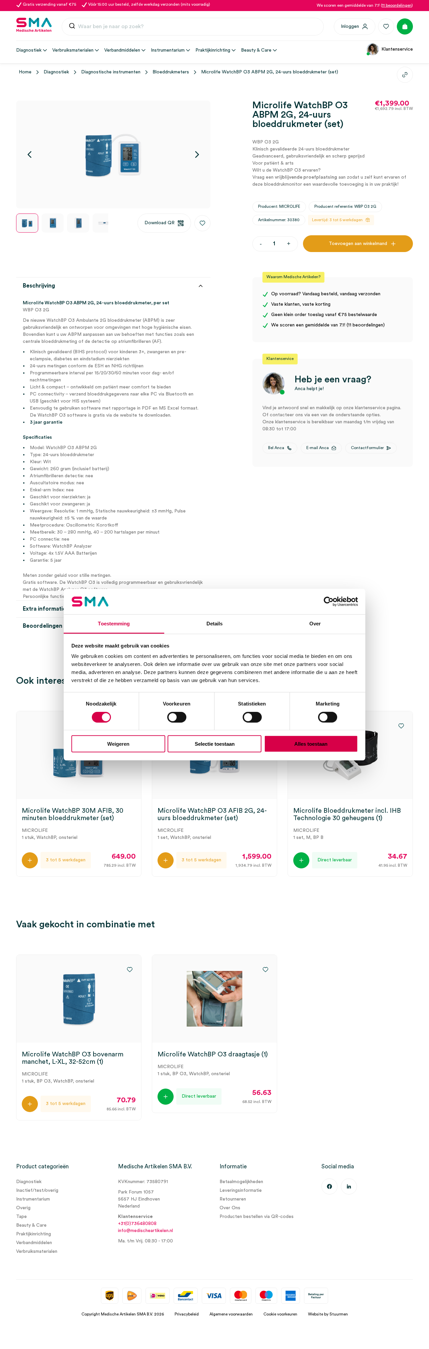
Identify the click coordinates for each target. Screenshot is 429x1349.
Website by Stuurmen (328, 1314)
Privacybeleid (187, 1314)
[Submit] (72, 27)
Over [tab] (315, 623)
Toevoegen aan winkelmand (358, 243)
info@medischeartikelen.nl (145, 1230)
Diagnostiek (56, 72)
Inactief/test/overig (37, 1190)
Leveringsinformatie (241, 1190)
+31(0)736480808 (137, 1223)
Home (25, 72)
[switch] (176, 717)
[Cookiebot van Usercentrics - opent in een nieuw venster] (328, 602)
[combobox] (193, 27)
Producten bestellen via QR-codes (257, 1216)
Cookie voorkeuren (280, 1314)
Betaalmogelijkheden (241, 1181)
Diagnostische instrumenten (110, 72)
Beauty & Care (31, 1225)
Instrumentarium (33, 1199)
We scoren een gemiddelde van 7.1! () (365, 5)
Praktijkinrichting (33, 1234)
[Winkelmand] (405, 26)
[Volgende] (197, 154)
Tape (21, 1216)
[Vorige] (29, 154)
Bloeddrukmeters (170, 72)
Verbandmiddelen (34, 1242)
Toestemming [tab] (114, 623)
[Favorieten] (386, 26)
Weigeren (118, 744)
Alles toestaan (310, 744)
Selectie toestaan (215, 744)
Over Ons (230, 1208)
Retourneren (233, 1199)
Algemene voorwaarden (231, 1314)
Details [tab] (214, 623)
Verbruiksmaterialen (36, 1251)
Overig (23, 1208)
